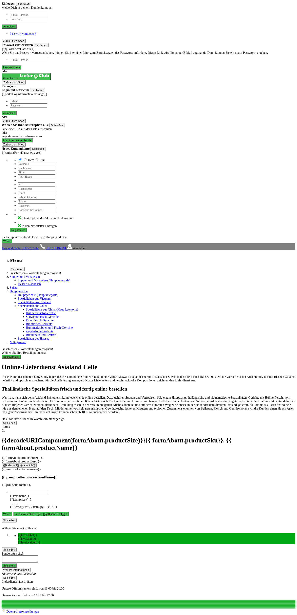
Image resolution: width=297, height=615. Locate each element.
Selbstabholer (11, 356)
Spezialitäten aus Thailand (34, 302)
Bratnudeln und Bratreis (41, 335)
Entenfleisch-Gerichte (40, 320)
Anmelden (9, 26)
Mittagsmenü (18, 342)
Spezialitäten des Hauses (33, 338)
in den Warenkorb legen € (41, 514)
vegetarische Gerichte (39, 331)
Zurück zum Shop (13, 40)
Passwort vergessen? (23, 33)
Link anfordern (11, 67)
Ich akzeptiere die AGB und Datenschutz (48, 218)
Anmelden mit (11, 78)
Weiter (7, 514)
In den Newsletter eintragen (39, 226)
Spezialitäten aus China (32, 306)
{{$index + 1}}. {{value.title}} (19, 465)
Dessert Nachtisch (29, 284)
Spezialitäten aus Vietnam (34, 298)
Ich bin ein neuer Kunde (17, 140)
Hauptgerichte (19, 291)
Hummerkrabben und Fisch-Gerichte (49, 327)
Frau (42, 160)
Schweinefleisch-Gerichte (42, 316)
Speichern (9, 565)
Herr (31, 160)
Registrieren (18, 230)
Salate (13, 287)
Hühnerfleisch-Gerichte (41, 313)
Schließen (23, 3)
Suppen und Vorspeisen (25, 276)
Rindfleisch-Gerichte (39, 324)
